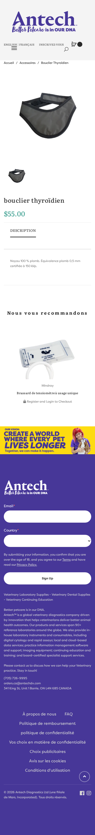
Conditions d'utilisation (47, 770)
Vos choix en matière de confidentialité (47, 742)
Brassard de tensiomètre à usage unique (47, 393)
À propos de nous (39, 714)
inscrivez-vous (51, 44)
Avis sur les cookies (47, 761)
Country (11, 530)
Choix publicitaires (48, 751)
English (10, 44)
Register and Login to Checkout (49, 401)
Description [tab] (23, 230)
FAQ (69, 714)
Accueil (9, 63)
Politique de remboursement (47, 723)
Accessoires (27, 63)
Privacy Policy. (27, 564)
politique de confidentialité (47, 733)
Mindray (48, 385)
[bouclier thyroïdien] (17, 176)
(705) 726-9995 (15, 678)
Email (9, 506)
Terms (66, 559)
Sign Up (47, 578)
